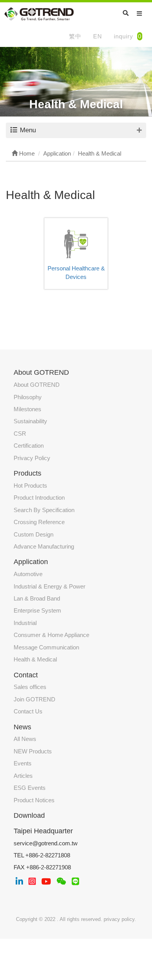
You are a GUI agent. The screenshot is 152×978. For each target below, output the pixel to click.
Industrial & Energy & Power (49, 586)
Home (26, 153)
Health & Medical (35, 659)
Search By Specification (44, 510)
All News (25, 739)
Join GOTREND (34, 699)
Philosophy (28, 397)
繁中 (75, 36)
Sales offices (30, 687)
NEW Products (33, 751)
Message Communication (46, 647)
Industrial (25, 623)
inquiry (127, 36)
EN (97, 36)
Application (31, 562)
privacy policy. (120, 919)
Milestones (27, 409)
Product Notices (34, 800)
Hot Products (30, 485)
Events (23, 763)
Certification (29, 445)
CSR (20, 433)
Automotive (28, 574)
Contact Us (28, 711)
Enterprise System (37, 610)
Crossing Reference (39, 522)
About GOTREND (37, 384)
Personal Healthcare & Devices (76, 272)
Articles (23, 775)
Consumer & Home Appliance (51, 635)
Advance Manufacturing (44, 546)
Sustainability (30, 421)
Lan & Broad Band (37, 598)
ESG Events (30, 787)
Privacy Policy (32, 458)
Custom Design (33, 534)
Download (29, 815)
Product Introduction (39, 497)
